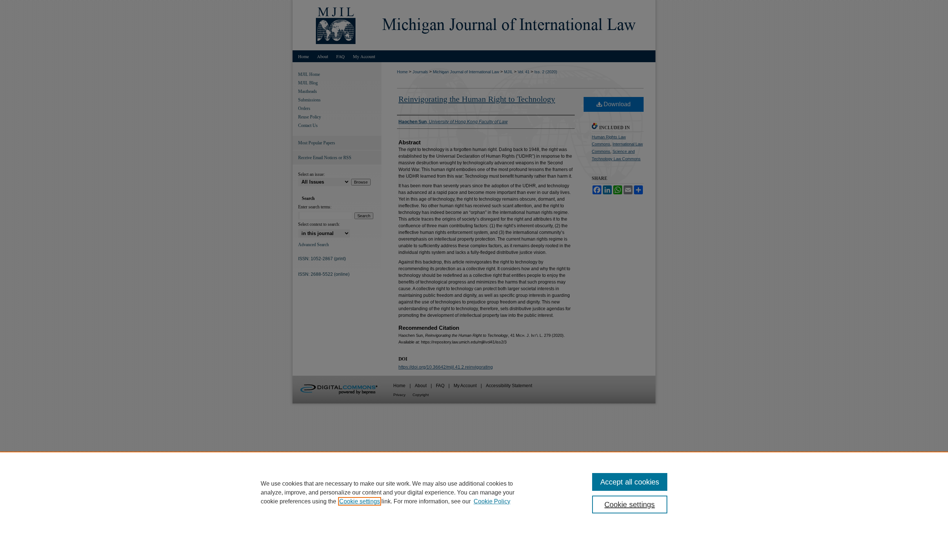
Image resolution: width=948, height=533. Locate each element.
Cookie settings (359, 501)
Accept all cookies (629, 482)
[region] (474, 492)
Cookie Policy (492, 501)
